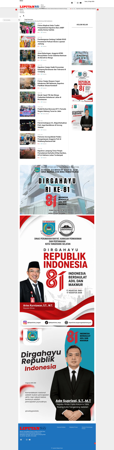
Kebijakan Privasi (73, 427)
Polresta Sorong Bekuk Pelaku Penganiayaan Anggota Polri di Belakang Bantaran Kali (49, 139)
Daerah (43, 8)
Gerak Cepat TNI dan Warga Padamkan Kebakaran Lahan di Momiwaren (49, 97)
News (42, 5)
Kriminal (22, 11)
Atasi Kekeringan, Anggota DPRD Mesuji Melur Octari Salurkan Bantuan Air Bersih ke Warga (52, 55)
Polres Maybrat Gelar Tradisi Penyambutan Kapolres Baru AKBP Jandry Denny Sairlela (51, 28)
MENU (21, 0)
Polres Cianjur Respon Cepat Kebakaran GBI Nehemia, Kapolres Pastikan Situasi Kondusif (51, 83)
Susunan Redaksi (61, 427)
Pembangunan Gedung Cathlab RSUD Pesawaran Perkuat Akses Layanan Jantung (52, 41)
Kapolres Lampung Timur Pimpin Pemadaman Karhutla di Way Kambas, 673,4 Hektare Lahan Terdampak (52, 153)
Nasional (43, 6)
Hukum (21, 9)
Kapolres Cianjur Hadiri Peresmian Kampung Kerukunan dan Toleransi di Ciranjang (52, 69)
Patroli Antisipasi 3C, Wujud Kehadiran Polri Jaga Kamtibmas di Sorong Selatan (52, 125)
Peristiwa (22, 12)
